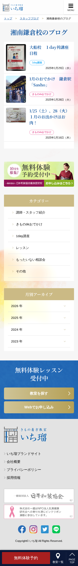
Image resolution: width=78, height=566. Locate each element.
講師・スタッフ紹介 (30, 212)
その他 (21, 271)
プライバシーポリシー (24, 470)
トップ (8, 18)
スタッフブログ (29, 18)
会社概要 (13, 462)
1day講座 (23, 236)
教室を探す (39, 393)
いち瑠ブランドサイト (24, 454)
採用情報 (13, 478)
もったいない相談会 (30, 259)
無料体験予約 (26, 558)
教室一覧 (58, 561)
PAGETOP (72, 561)
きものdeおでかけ (29, 224)
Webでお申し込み (39, 407)
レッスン (22, 248)
